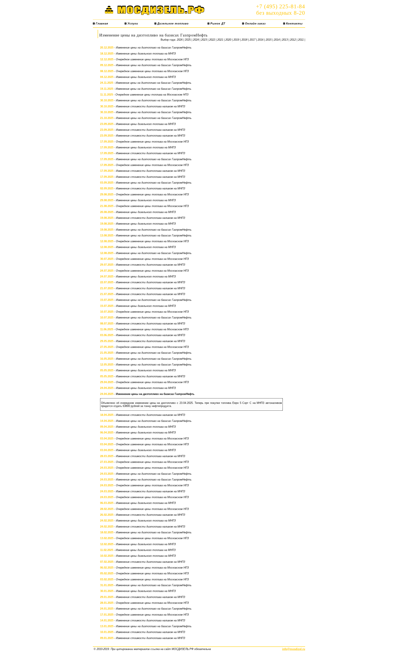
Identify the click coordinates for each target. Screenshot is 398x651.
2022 (212, 39)
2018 (244, 39)
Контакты (294, 23)
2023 (204, 39)
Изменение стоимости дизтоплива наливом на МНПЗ (150, 106)
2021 (220, 39)
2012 (293, 39)
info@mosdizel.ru (293, 649)
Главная (101, 23)
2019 (236, 39)
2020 (228, 39)
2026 (180, 39)
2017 (252, 39)
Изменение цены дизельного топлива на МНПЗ (146, 53)
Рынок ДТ (217, 23)
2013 (285, 39)
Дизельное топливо (172, 23)
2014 (277, 39)
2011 (301, 39)
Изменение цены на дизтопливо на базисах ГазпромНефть (154, 47)
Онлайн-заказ (255, 23)
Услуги (132, 23)
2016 (260, 39)
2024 (196, 39)
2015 (269, 39)
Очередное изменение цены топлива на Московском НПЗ (152, 59)
